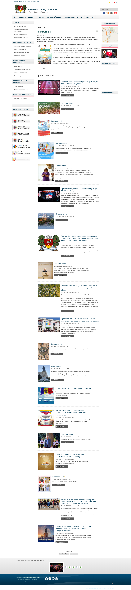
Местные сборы (18, 66)
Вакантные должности (20, 76)
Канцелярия (36, 1)
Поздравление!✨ (59, 477)
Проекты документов (20, 49)
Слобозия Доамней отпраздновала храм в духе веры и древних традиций (79, 83)
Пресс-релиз (56, 366)
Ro (111, 2)
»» (76, 554)
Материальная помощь (21, 37)
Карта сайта (22, 1)
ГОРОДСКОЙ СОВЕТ (54, 17)
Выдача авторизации (20, 26)
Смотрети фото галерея (37, 560)
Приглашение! (56, 121)
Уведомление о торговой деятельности (21, 30)
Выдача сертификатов (20, 34)
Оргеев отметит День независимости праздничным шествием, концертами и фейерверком (71, 413)
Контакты (29, 1)
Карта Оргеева (110, 24)
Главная (16, 1)
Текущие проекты (19, 86)
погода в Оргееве (109, 63)
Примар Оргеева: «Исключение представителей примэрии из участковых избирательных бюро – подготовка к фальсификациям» (79, 238)
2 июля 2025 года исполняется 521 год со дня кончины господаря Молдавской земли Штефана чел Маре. (73, 528)
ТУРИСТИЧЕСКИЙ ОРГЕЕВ (73, 17)
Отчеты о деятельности (21, 72)
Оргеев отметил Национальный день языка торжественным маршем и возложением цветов (80, 320)
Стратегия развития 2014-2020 (23, 69)
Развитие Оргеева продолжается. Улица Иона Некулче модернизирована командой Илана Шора (79, 288)
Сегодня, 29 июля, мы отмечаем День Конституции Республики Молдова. (70, 456)
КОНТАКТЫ (89, 17)
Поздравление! (67, 103)
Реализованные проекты (21, 89)
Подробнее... (67, 95)
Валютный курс (108, 92)
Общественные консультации (22, 46)
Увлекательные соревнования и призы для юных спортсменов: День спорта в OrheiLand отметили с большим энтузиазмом (78, 501)
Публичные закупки (19, 55)
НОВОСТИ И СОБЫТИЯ (27, 17)
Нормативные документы (21, 52)
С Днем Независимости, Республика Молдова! (73, 388)
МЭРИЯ (41, 17)
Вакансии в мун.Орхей (20, 98)
